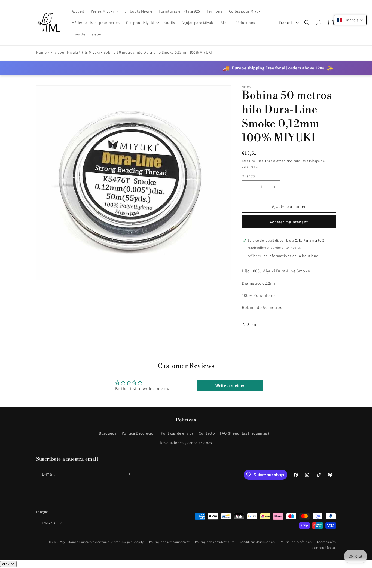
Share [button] (252, 324)
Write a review (229, 385)
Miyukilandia (69, 542)
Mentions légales (324, 547)
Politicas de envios (177, 433)
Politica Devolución (139, 433)
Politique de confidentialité (214, 542)
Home (41, 52)
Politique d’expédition (296, 542)
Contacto (207, 433)
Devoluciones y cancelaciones (186, 442)
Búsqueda (108, 433)
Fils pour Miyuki (64, 52)
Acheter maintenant (289, 221)
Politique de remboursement (169, 542)
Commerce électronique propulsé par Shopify (111, 542)
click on (8, 564)
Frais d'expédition (279, 161)
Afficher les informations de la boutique (283, 255)
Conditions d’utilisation (257, 542)
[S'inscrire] (128, 474)
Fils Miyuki (91, 52)
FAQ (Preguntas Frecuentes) (244, 433)
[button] (104, 11)
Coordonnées (326, 542)
